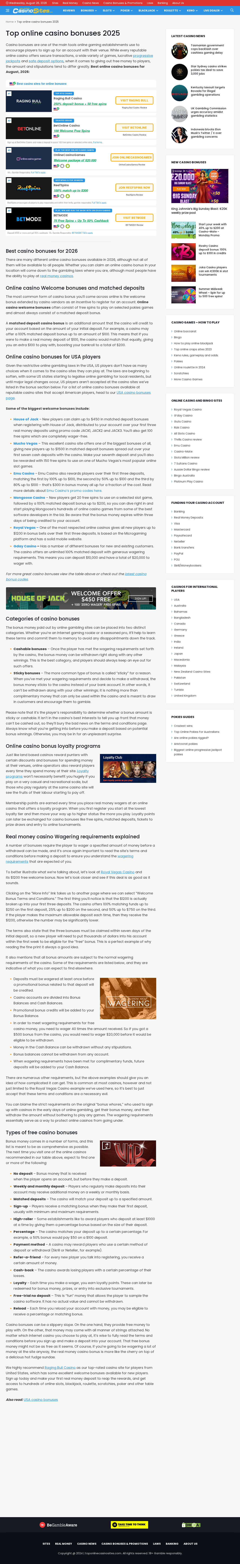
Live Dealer (212, 10)
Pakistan (180, 678)
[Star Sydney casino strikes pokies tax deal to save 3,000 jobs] (179, 72)
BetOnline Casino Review (134, 134)
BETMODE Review (134, 225)
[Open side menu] (7, 10)
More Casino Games (188, 379)
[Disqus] (81, 1457)
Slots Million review (187, 457)
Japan (178, 654)
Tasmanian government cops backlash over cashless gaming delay (207, 49)
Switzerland (182, 684)
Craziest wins (183, 726)
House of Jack (26, 419)
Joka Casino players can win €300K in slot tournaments (213, 271)
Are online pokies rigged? (191, 738)
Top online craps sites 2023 (193, 349)
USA (176, 600)
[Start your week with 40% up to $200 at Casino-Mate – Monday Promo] (183, 230)
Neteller (179, 541)
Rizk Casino (182, 427)
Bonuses (87, 10)
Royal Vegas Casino (117, 872)
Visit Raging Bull (134, 100)
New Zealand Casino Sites (192, 672)
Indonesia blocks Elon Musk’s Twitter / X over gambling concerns (206, 133)
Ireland (178, 648)
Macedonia (182, 660)
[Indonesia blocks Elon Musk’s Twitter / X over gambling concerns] (179, 135)
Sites (55, 3)
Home (10, 22)
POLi (177, 559)
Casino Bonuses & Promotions (122, 3)
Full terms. (98, 142)
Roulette (171, 10)
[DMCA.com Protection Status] (191, 1524)
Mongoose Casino (29, 497)
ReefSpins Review (134, 194)
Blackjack (147, 10)
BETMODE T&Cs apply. (82, 232)
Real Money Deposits (188, 517)
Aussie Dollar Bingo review (192, 469)
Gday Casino (25, 546)
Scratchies (181, 373)
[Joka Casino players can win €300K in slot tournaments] (183, 273)
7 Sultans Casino (185, 463)
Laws (150, 3)
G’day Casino (183, 415)
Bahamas (180, 612)
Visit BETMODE (134, 218)
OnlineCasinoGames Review (132, 164)
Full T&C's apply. (38, 172)
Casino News (90, 3)
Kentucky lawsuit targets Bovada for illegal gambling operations (208, 91)
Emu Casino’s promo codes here (74, 490)
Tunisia (179, 690)
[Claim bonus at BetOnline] (29, 128)
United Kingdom (185, 696)
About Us (178, 3)
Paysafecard (183, 535)
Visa (177, 523)
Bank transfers (184, 547)
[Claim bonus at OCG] (29, 158)
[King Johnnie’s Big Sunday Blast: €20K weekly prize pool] (199, 186)
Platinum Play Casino (188, 481)
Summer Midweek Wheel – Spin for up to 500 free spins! (212, 292)
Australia (180, 606)
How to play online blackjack (193, 343)
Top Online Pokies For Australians (196, 732)
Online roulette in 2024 (189, 367)
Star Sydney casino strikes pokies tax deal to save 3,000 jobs (209, 70)
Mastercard (182, 529)
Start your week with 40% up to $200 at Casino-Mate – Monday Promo (213, 229)
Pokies (178, 361)
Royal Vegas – (26, 527)
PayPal (178, 553)
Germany (180, 630)
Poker (125, 10)
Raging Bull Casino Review (134, 107)
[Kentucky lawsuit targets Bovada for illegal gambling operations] (179, 93)
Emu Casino (24, 473)
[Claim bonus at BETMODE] (29, 218)
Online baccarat (185, 331)
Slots (107, 10)
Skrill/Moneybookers (187, 565)
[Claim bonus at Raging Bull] (29, 101)
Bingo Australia (184, 475)
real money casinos (56, 276)
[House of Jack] (81, 598)
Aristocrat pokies (186, 744)
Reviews (69, 10)
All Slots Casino (184, 433)
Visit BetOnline (134, 127)
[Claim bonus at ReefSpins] (29, 188)
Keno (191, 10)
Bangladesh (182, 618)
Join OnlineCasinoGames (132, 157)
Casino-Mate (183, 451)
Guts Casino (182, 421)
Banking (163, 3)
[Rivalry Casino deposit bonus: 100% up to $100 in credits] (183, 251)
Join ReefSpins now (134, 187)
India (177, 642)
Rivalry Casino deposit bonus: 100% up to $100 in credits (212, 249)
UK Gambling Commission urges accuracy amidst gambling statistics (208, 112)
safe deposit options (46, 61)
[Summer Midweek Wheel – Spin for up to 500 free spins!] (183, 294)
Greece (179, 636)
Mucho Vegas (26, 443)
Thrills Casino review (188, 439)
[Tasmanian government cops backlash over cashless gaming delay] (179, 51)
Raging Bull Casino (60, 1367)
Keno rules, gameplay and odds (196, 355)
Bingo (178, 337)
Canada (179, 624)
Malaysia (180, 666)
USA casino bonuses (41, 1399)
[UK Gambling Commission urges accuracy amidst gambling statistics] (179, 114)
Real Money (70, 3)
